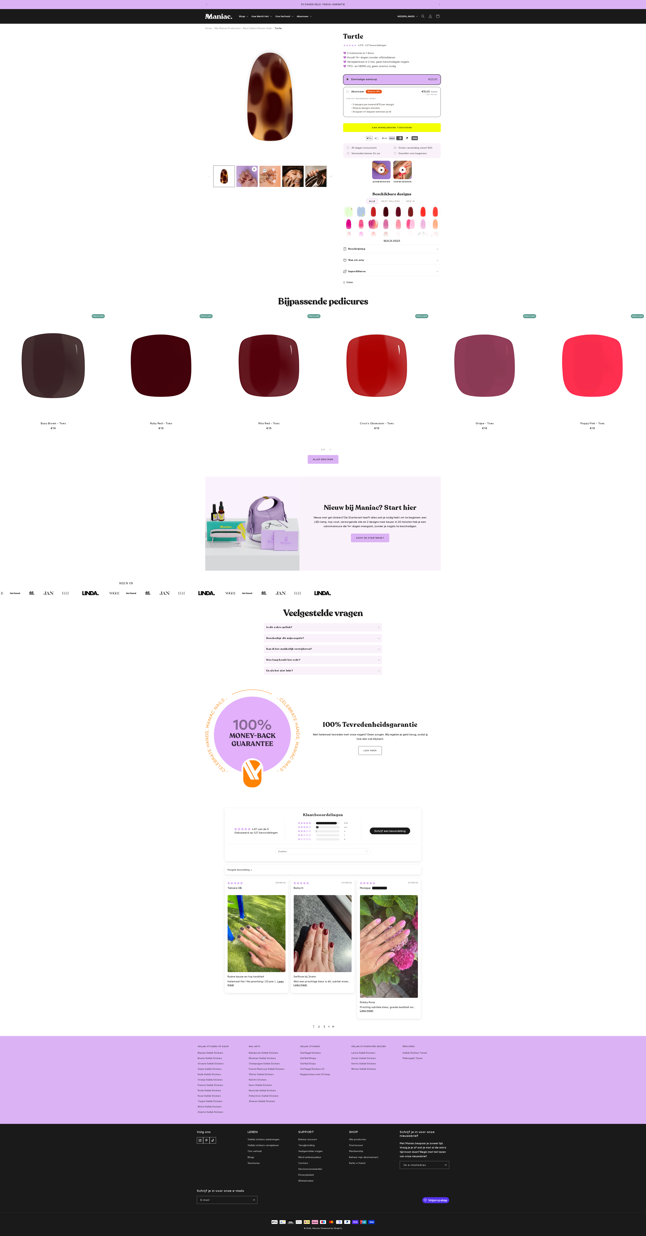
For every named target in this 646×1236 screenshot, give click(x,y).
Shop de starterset (370, 538)
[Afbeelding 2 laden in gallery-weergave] (270, 176)
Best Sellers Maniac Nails (257, 28)
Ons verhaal (255, 1151)
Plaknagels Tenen (413, 1058)
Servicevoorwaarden (310, 1168)
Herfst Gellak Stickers (363, 1063)
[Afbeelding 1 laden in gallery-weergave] (224, 176)
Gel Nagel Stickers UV (312, 1069)
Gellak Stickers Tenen (415, 1052)
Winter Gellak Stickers (363, 1069)
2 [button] (319, 1026)
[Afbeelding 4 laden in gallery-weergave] (316, 176)
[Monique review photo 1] (389, 946)
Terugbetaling (306, 1145)
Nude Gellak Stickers (209, 1074)
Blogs (251, 1157)
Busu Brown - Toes (53, 423)
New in (410, 201)
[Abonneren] (253, 1200)
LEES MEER (370, 750)
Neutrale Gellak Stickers (262, 1090)
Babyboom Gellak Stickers (263, 1052)
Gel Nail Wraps (308, 1058)
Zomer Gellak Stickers (363, 1058)
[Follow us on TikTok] (213, 1140)
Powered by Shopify (331, 1228)
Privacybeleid (306, 1174)
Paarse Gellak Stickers (210, 1085)
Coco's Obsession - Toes (377, 423)
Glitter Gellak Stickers (261, 1074)
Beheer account (307, 1139)
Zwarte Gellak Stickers (210, 1112)
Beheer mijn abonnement (363, 1157)
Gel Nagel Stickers (310, 1052)
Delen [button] (350, 282)
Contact (303, 1163)
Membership (356, 1151)
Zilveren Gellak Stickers (262, 1101)
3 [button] (324, 1026)
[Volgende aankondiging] (439, 4)
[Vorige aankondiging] (206, 4)
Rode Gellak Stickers (209, 1090)
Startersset (356, 1145)
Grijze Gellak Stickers (210, 1069)
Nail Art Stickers (258, 1079)
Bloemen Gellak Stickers (262, 1058)
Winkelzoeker (306, 1180)
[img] (235, 883)
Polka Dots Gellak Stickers (263, 1095)
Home (208, 28)
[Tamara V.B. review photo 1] (256, 933)
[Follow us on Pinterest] (206, 1140)
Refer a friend (357, 1163)
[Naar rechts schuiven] (331, 176)
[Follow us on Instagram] (200, 1140)
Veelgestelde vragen (310, 1151)
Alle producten (357, 1139)
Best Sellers (391, 201)
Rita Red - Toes (268, 423)
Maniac (316, 1228)
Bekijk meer (392, 240)
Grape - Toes (485, 423)
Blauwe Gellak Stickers (210, 1052)
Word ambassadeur (309, 1157)
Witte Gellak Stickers (210, 1106)
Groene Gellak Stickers (211, 1063)
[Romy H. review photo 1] (323, 933)
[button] (243, 16)
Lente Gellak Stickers (363, 1052)
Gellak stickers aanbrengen (263, 1139)
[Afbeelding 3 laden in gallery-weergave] (292, 176)
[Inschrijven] (445, 1165)
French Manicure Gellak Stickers (266, 1069)
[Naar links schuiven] (209, 176)
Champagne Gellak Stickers (264, 1063)
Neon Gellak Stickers (260, 1085)
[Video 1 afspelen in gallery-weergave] (247, 176)
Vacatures (254, 1163)
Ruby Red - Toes (161, 423)
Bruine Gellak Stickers (210, 1058)
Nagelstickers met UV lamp (315, 1074)
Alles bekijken (323, 459)
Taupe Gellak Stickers (210, 1101)
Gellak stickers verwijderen (263, 1145)
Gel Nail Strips (308, 1063)
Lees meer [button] (300, 984)
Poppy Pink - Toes (592, 423)
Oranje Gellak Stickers (210, 1079)
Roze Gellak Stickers (209, 1095)
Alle (372, 201)
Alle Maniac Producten (227, 28)
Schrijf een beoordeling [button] (390, 830)
